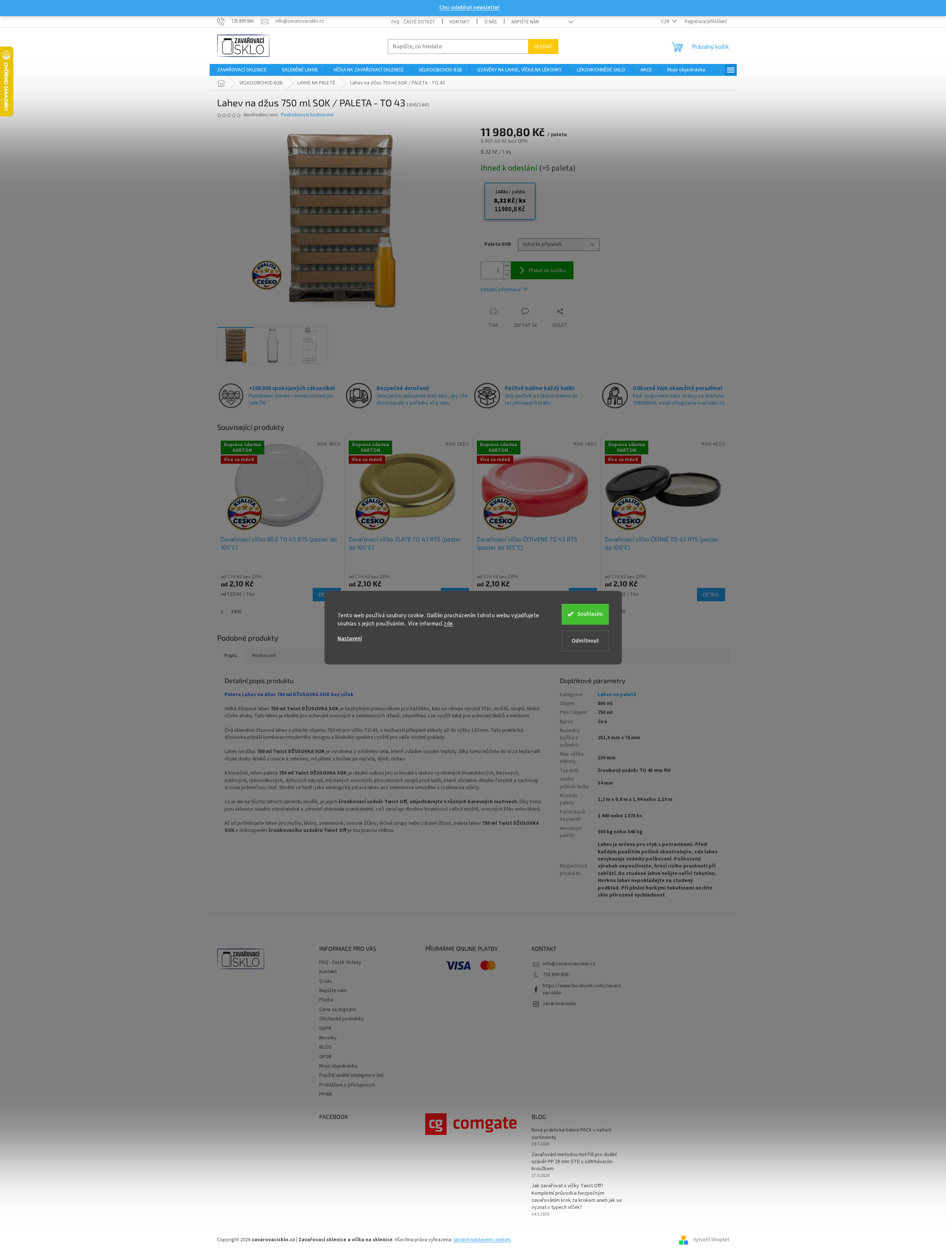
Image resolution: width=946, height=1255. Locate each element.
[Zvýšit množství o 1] (507, 266)
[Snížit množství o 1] (507, 274)
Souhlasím (590, 614)
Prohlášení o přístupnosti (347, 1085)
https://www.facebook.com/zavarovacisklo (582, 989)
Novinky (328, 1038)
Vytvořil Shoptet (711, 1239)
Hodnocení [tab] (264, 655)
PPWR (325, 1094)
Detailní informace (501, 289)
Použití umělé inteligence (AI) (351, 1075)
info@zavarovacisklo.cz (569, 964)
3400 (236, 611)
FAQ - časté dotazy (413, 22)
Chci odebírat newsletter (469, 8)
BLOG (325, 1047)
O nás (490, 22)
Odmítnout (585, 641)
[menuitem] (242, 70)
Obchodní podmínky (341, 1019)
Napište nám (525, 22)
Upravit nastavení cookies (482, 1239)
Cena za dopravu (337, 1009)
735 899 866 (555, 974)
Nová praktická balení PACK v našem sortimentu (571, 1134)
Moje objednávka (338, 1066)
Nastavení (350, 638)
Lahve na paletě (617, 694)
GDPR (325, 1028)
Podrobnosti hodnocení (307, 115)
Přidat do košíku (547, 270)
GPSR (325, 1057)
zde (448, 624)
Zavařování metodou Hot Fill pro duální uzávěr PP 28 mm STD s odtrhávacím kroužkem (574, 1162)
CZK (666, 21)
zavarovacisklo (559, 1003)
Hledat (543, 46)
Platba (326, 1000)
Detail (711, 594)
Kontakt (459, 22)
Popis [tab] (231, 655)
